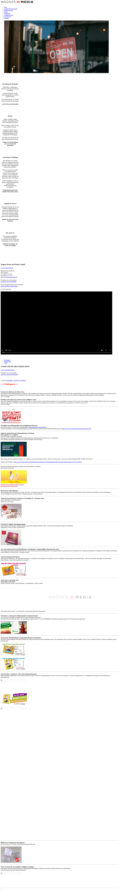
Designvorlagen (8, 10)
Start (5, 7)
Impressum (7, 360)
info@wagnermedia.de (11, 277)
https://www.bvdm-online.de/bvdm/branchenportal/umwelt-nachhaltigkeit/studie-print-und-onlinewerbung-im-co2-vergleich (48, 462)
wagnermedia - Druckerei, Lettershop (15, 380)
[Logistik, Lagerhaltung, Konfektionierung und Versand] (10, 197)
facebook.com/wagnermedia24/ (9, 374)
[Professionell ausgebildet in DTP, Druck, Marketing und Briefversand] (10, 226)
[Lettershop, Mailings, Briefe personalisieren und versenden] (10, 151)
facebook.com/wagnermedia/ (9, 281)
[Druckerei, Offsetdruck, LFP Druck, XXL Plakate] (10, 110)
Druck (6, 12)
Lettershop (7, 13)
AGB (5, 363)
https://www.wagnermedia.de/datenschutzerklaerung (76, 428)
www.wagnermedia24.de (8, 370)
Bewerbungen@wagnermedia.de (37, 427)
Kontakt (6, 18)
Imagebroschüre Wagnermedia (9, 286)
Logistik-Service (8, 15)
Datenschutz (7, 361)
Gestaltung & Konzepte (10, 9)
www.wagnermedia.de (7, 268)
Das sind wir (7, 16)
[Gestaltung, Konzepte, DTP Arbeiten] (10, 77)
